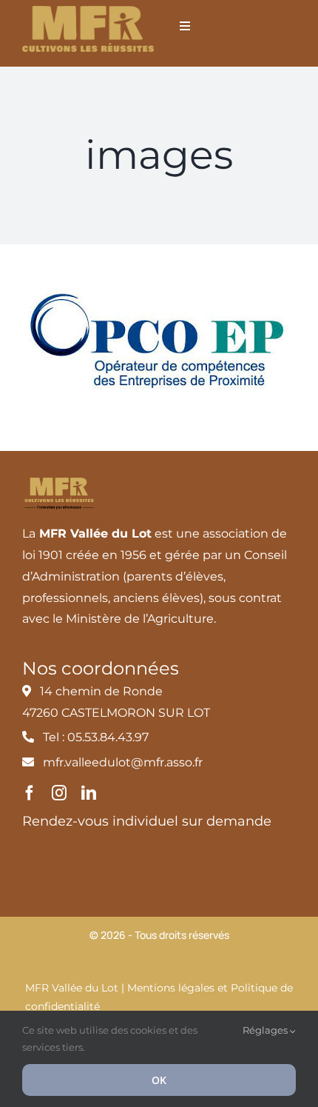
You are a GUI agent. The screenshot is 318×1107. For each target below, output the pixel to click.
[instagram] (59, 793)
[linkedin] (88, 793)
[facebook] (29, 793)
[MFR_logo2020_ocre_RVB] (88, 11)
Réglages (266, 1030)
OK (159, 1080)
